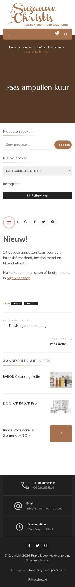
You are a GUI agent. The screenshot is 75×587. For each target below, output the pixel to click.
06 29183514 (43, 487)
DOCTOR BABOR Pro (20, 403)
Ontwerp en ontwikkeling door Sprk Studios (38, 570)
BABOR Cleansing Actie (21, 376)
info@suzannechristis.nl (44, 508)
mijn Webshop (18, 278)
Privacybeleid (37, 579)
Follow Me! (40, 195)
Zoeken (64, 145)
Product (31, 303)
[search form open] (65, 34)
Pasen (17, 303)
